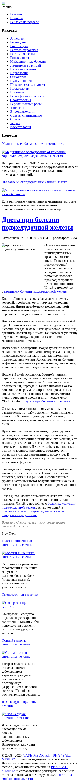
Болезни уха (19, 46)
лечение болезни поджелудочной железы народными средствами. (33, 513)
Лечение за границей (25, 65)
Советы (15, 119)
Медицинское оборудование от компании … (34, 143)
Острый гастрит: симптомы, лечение (16, 642)
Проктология (19, 88)
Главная (16, 14)
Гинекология (19, 57)
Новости (16, 18)
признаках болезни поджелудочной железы (35, 291)
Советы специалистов (26, 115)
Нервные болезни (23, 69)
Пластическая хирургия (27, 84)
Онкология (18, 77)
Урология (17, 107)
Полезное (17, 92)
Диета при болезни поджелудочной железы (37, 223)
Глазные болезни (22, 54)
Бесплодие (18, 42)
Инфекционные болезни (28, 61)
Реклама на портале (24, 22)
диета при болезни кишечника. (48, 401)
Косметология (20, 127)
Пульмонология (21, 81)
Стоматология (20, 100)
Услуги (15, 123)
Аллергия (17, 38)
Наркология (19, 73)
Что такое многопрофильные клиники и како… (36, 182)
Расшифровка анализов (27, 96)
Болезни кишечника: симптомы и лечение (17, 542)
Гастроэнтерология (24, 50)
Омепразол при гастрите (20, 594)
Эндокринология (22, 111)
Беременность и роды (26, 104)
